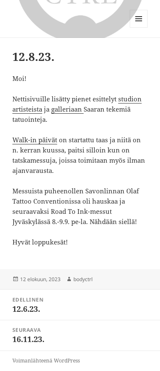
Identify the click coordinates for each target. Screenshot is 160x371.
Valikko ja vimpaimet (139, 27)
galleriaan (67, 109)
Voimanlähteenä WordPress (46, 360)
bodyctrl (83, 279)
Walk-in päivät (34, 139)
